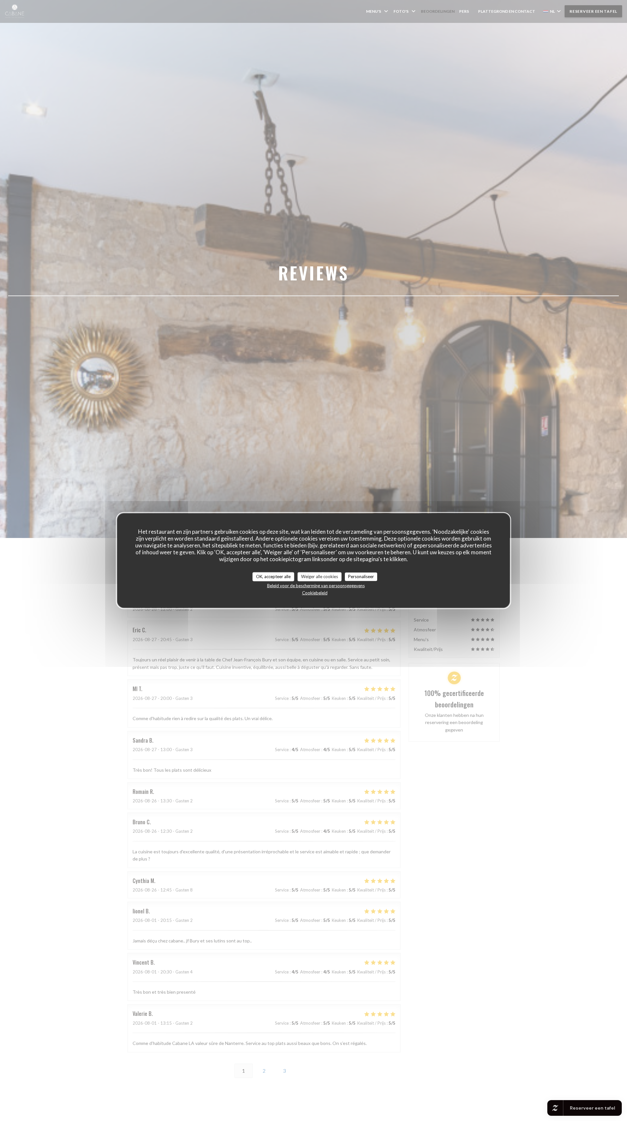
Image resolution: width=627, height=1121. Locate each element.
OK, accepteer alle (273, 576)
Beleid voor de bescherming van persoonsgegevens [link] (316, 585)
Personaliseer (361, 576)
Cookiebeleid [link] (315, 592)
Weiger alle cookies (319, 576)
